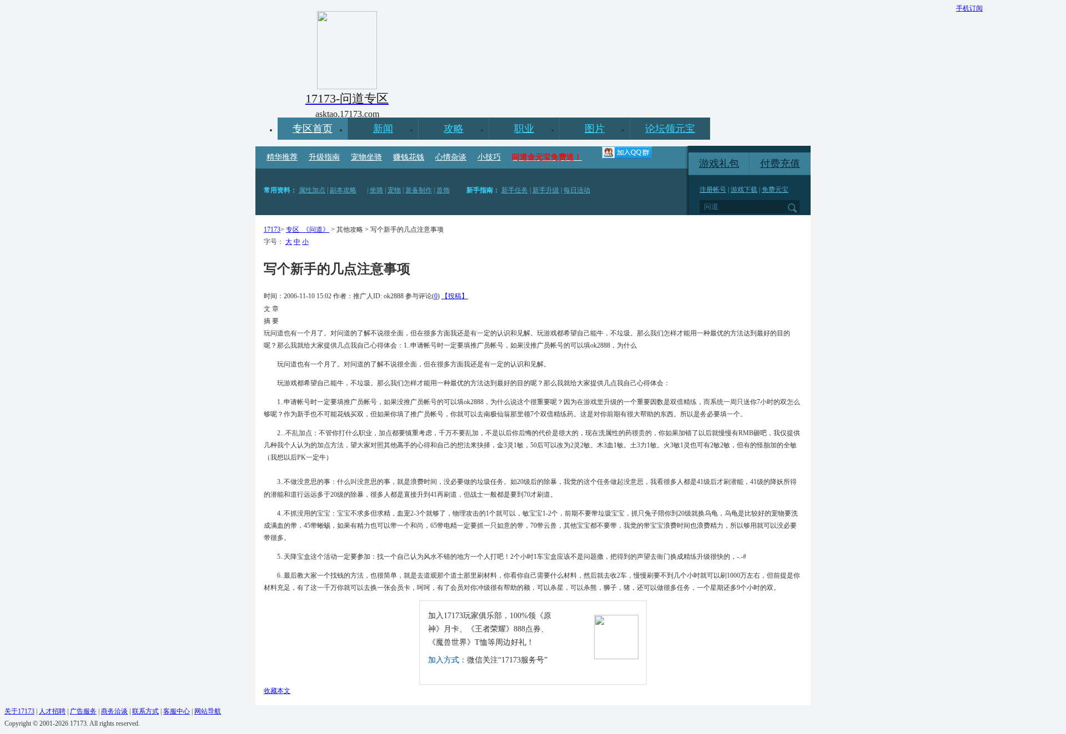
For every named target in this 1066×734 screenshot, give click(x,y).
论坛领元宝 (670, 128)
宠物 (394, 190)
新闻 (383, 128)
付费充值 (780, 163)
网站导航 (207, 711)
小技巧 (489, 157)
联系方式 (145, 711)
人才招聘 (52, 711)
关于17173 (19, 711)
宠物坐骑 (366, 157)
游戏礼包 (719, 163)
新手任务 (514, 190)
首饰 (443, 190)
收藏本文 (277, 691)
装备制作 (418, 190)
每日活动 (577, 190)
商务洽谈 (114, 711)
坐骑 (376, 190)
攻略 (454, 128)
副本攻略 (343, 190)
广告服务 (83, 711)
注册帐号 (713, 189)
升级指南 (324, 157)
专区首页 (313, 128)
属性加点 (312, 190)
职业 (524, 128)
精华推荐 (282, 157)
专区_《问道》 (307, 229)
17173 (272, 229)
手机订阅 (969, 8)
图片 (595, 128)
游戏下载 (744, 189)
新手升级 (545, 190)
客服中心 (176, 711)
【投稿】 (454, 296)
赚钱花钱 (408, 157)
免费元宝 (775, 189)
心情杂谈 (450, 157)
